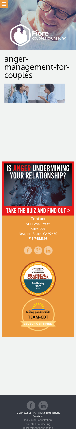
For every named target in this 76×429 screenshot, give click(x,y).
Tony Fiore (36, 412)
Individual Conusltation (38, 420)
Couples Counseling (38, 424)
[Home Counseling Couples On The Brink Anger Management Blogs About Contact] (4, 4)
